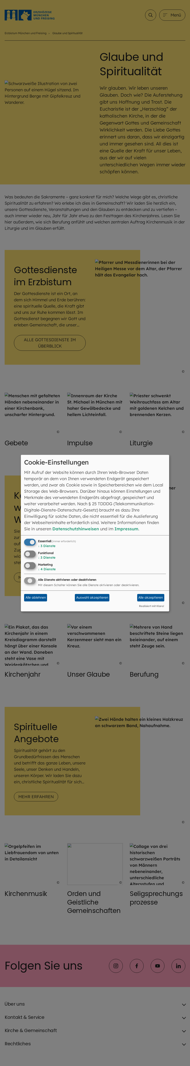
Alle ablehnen (35, 597)
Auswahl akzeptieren (92, 597)
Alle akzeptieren (150, 597)
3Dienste (46, 546)
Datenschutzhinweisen (75, 528)
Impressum (126, 528)
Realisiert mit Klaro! (151, 606)
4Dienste (47, 569)
